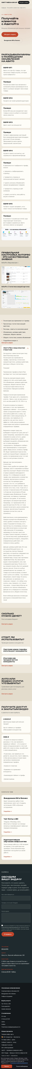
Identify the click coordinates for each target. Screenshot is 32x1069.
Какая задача (5, 911)
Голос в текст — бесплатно (9, 1055)
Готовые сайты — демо (8, 1039)
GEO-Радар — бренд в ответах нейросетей (14, 1053)
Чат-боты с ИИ (6, 1003)
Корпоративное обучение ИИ (10, 991)
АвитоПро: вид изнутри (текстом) (14, 349)
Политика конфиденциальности (10, 1027)
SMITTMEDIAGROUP (9, 2)
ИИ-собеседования (7, 1047)
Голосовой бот (5, 1006)
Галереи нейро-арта (7, 1034)
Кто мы (3, 1016)
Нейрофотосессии (6, 1045)
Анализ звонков (6, 1009)
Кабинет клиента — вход (8, 1042)
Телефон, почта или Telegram (9, 902)
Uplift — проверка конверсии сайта (11, 1050)
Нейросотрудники (6, 996)
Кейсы (13, 972)
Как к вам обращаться (7, 894)
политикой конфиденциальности (10, 927)
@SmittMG (4, 949)
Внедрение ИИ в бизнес (12, 40)
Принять (6, 1066)
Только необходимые (22, 1066)
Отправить (7, 934)
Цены (3, 1021)
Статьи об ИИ (6, 972)
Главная (3, 7)
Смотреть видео (7, 342)
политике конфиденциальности (19, 1062)
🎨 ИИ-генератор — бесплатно (10, 1037)
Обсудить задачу (23, 2)
